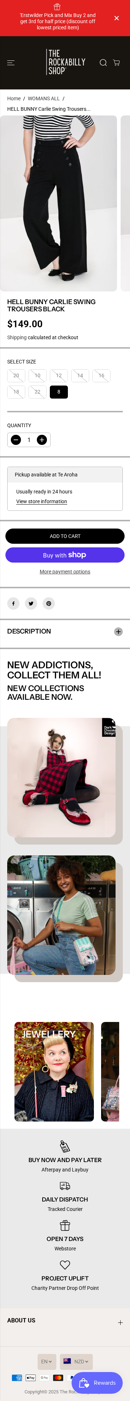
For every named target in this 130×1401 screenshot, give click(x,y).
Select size (21, 362)
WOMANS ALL (44, 98)
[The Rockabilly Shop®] (65, 62)
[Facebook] (13, 603)
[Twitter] (31, 603)
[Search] (103, 62)
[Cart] (116, 62)
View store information (41, 501)
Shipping (17, 337)
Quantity (19, 425)
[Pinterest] (49, 603)
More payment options (65, 572)
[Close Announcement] (116, 18)
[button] (11, 62)
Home (14, 98)
